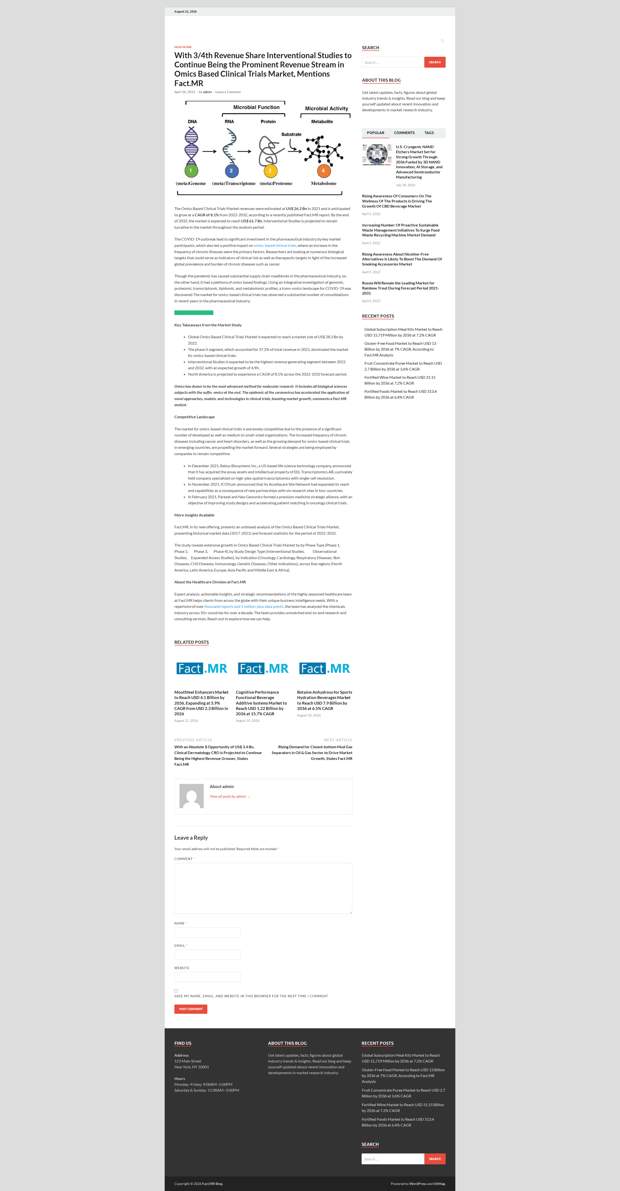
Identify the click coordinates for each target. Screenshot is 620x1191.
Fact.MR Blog (212, 1184)
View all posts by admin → (230, 796)
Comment (184, 859)
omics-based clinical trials (275, 245)
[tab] (375, 133)
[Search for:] (404, 62)
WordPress (418, 1184)
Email (181, 946)
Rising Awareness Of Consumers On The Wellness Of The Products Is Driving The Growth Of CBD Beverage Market (397, 200)
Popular (375, 133)
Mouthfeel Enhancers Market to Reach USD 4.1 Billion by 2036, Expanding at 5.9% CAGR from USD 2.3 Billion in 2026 (201, 703)
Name (180, 923)
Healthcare (183, 47)
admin (207, 92)
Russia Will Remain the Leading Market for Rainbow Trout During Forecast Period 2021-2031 (400, 288)
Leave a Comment (228, 92)
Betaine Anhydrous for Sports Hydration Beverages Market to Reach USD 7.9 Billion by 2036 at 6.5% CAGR (324, 700)
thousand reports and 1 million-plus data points (244, 606)
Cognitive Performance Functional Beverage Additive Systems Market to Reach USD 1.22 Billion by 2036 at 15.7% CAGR (261, 703)
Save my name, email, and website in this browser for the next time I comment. (251, 996)
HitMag (439, 1184)
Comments (404, 133)
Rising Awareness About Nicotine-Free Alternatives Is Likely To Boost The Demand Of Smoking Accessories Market (402, 259)
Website (182, 968)
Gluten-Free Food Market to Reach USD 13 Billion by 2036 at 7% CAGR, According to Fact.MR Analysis (400, 349)
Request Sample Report (193, 312)
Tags (429, 133)
